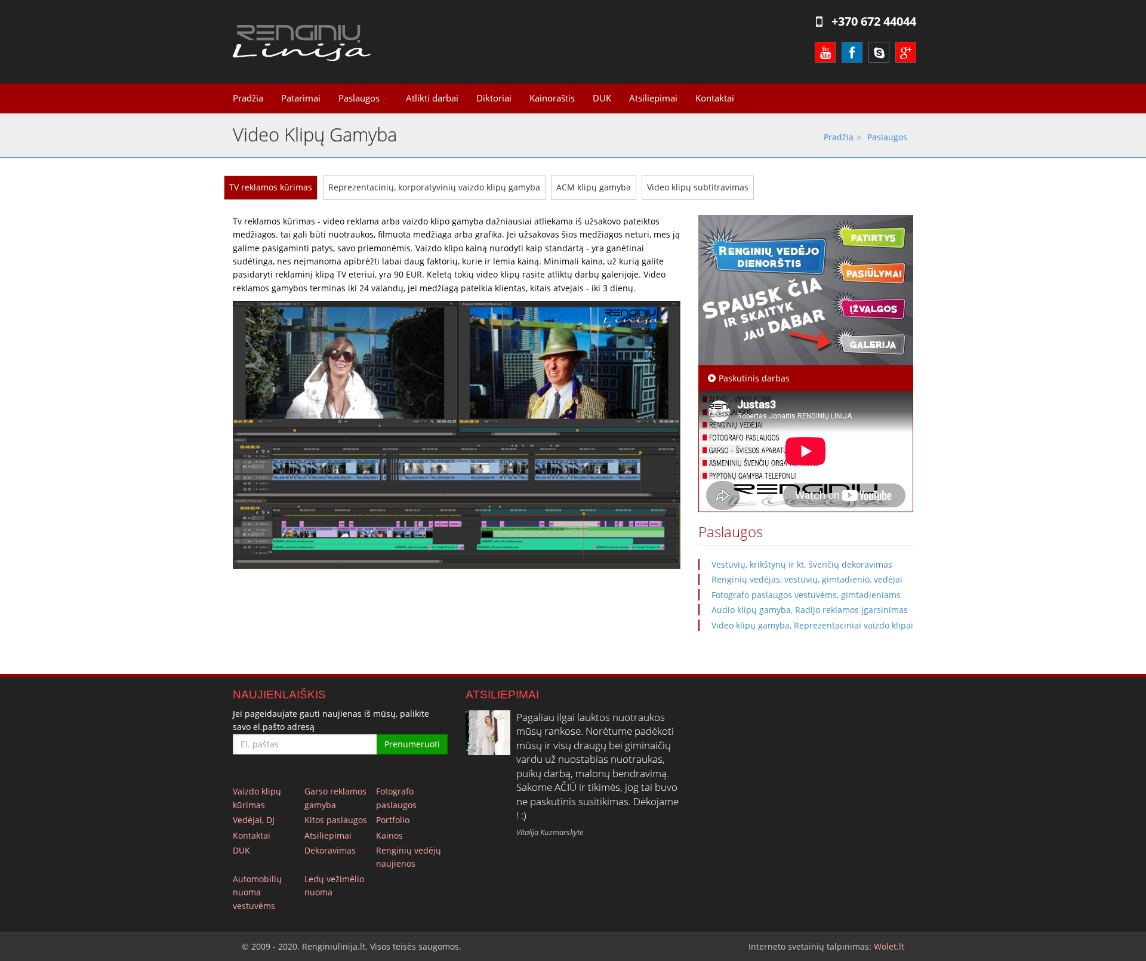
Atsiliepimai (653, 98)
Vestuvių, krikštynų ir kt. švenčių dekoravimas (801, 564)
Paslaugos (360, 98)
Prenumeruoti (412, 744)
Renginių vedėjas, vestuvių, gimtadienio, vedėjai (806, 579)
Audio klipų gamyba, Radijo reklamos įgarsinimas (809, 609)
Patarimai (301, 98)
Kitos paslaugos (335, 820)
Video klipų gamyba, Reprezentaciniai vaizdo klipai (812, 625)
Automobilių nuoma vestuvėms (257, 892)
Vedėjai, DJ (254, 820)
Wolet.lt (889, 946)
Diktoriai (494, 98)
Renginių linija (302, 43)
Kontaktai (714, 98)
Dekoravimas (330, 850)
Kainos (389, 835)
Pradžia (248, 98)
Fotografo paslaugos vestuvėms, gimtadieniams (806, 594)
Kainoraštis (552, 98)
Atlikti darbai (432, 98)
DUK (602, 98)
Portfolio (392, 820)
